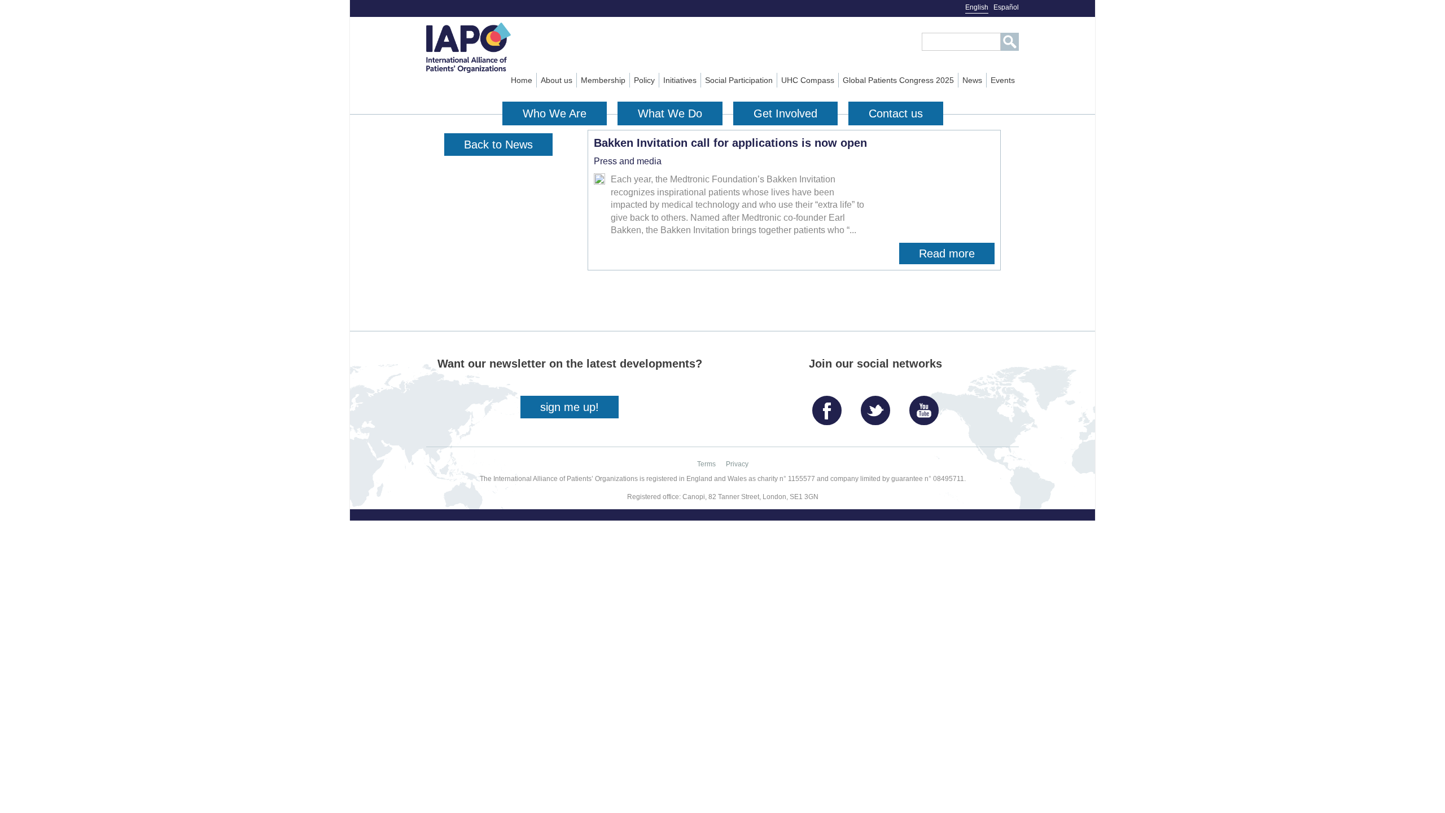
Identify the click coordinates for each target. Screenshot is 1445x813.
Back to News (498, 144)
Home (521, 80)
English (976, 7)
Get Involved (785, 113)
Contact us (896, 113)
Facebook (830, 406)
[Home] (489, 48)
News (972, 80)
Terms (706, 464)
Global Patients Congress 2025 (898, 80)
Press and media (628, 161)
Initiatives (680, 80)
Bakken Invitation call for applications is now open (730, 143)
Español (1006, 7)
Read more (957, 255)
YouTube (927, 406)
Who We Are (554, 113)
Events (1003, 80)
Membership (603, 80)
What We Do (670, 113)
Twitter (878, 406)
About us (556, 80)
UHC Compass (807, 80)
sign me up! (569, 407)
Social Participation (739, 80)
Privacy (737, 464)
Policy (644, 80)
